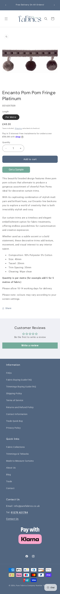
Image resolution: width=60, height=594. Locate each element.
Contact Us (12, 518)
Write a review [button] (29, 345)
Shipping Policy (14, 393)
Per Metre (11, 117)
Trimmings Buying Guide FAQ (21, 386)
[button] (6, 18)
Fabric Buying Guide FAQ (19, 380)
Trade (9, 481)
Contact (10, 488)
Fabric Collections (15, 447)
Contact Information (16, 414)
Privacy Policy (13, 428)
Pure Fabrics (21, 586)
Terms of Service (14, 400)
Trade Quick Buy (14, 421)
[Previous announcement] (5, 5)
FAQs (9, 373)
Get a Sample (16, 169)
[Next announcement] (54, 5)
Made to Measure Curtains (20, 461)
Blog (8, 474)
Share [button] (8, 308)
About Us (11, 467)
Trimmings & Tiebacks (17, 454)
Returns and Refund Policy (20, 407)
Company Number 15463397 (39, 586)
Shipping (18, 128)
